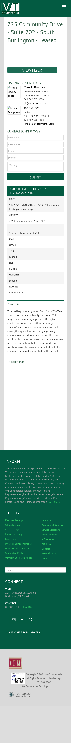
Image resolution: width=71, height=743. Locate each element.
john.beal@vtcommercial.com (39, 123)
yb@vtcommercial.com (35, 103)
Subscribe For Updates (24, 632)
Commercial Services (52, 525)
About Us (46, 520)
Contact (46, 548)
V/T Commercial (10, 8)
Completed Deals (14, 553)
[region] (35, 53)
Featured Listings (14, 520)
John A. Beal (32, 108)
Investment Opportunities (18, 543)
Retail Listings (12, 529)
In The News (48, 539)
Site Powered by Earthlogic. (35, 686)
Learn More (54, 502)
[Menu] (64, 6)
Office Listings (12, 525)
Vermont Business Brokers (18, 557)
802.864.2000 (44, 682)
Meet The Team (49, 534)
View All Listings (50, 553)
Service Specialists (51, 529)
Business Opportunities (17, 548)
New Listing (54, 678)
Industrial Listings (14, 534)
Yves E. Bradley (34, 87)
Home (45, 558)
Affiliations (47, 544)
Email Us (27, 607)
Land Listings (11, 539)
